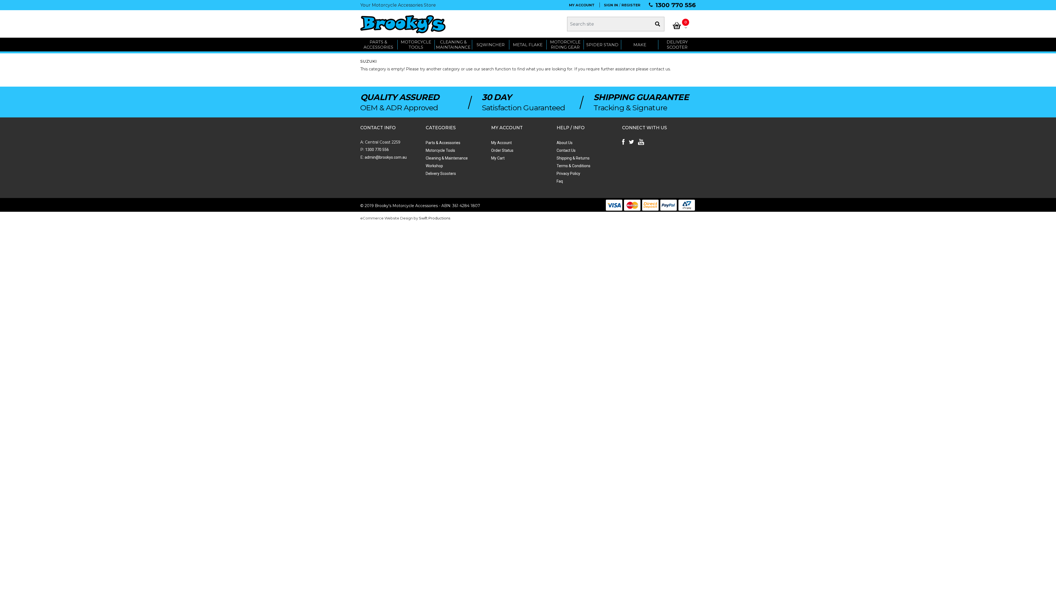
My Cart (498, 158)
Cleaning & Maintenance (447, 158)
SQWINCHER (491, 44)
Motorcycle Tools (440, 150)
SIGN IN (611, 5)
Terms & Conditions (573, 166)
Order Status (502, 150)
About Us (565, 143)
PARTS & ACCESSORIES (378, 45)
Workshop (434, 166)
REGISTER (631, 5)
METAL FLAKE (528, 44)
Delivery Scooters (441, 173)
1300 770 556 (675, 5)
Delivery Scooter (677, 45)
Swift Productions (434, 218)
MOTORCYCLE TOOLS (416, 45)
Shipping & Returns (573, 158)
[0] (677, 25)
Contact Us (566, 150)
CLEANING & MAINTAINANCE (453, 45)
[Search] (657, 24)
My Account (501, 143)
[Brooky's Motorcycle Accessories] (403, 24)
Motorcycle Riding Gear (565, 45)
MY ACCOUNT (582, 5)
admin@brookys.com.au (385, 157)
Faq (560, 181)
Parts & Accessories (443, 143)
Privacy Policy (568, 173)
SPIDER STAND (602, 44)
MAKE (639, 44)
